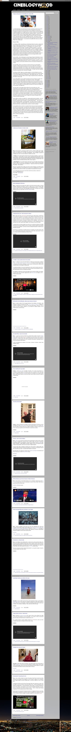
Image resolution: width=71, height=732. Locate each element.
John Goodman (25, 250)
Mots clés (23, 9)
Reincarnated (19, 711)
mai (48, 73)
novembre (48, 37)
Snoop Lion (22, 711)
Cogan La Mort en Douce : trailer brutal (20, 613)
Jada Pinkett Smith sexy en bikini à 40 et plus (21, 578)
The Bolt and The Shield (17, 401)
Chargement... (47, 152)
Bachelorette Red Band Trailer (16, 569)
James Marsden (31, 572)
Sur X (29, 722)
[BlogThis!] (25, 117)
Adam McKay (16, 572)
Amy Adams (16, 250)
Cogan (23, 641)
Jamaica (16, 711)
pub (23, 473)
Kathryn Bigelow (17, 363)
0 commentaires (18, 117)
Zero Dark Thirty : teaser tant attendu (20, 333)
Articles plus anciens (39, 715)
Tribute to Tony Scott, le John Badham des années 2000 (23, 13)
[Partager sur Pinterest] (27, 117)
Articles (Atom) (19, 717)
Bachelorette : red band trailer (18, 540)
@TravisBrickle (20, 172)
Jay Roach (16, 329)
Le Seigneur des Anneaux (34, 294)
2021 (47, 23)
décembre (48, 36)
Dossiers (18, 9)
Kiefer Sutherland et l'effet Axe (18, 183)
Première (16, 177)
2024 (47, 19)
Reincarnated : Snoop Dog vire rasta (19, 676)
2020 (47, 24)
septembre (49, 40)
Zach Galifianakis (30, 329)
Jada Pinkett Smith (16, 601)
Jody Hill (22, 473)
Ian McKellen (20, 294)
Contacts (28, 9)
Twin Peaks (40, 442)
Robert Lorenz (34, 250)
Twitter (42, 425)
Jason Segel (23, 535)
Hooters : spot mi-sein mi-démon (19, 438)
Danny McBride (25, 451)
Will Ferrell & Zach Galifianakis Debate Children (18, 326)
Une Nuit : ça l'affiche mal (53, 95)
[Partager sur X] (26, 117)
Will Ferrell (25, 326)
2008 (47, 84)
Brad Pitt (21, 641)
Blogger (37, 729)
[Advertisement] (28, 123)
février (48, 77)
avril (48, 74)
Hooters (16, 440)
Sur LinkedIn (30, 721)
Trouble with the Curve (39, 250)
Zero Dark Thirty (21, 363)
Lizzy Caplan (38, 572)
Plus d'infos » (15, 532)
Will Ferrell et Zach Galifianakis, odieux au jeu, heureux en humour (25, 301)
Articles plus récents (16, 715)
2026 (47, 16)
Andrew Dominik (17, 641)
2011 (47, 80)
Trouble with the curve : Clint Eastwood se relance (22, 213)
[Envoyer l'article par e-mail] (22, 117)
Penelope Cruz (18, 664)
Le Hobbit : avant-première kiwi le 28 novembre (21, 259)
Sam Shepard (38, 641)
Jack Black (20, 535)
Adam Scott (20, 572)
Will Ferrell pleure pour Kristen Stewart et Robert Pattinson (24, 478)
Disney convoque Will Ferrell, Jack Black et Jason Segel (23, 509)
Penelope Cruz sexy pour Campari (19, 647)
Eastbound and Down (17, 473)
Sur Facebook (30, 723)
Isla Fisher (27, 572)
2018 (47, 27)
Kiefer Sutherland (29, 189)
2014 (47, 32)
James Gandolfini (26, 641)
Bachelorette (23, 572)
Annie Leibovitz (17, 535)
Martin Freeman (40, 294)
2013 (47, 33)
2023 (47, 20)
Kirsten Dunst (21, 569)
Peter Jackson (15, 295)
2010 (47, 81)
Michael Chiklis (23, 425)
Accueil (14, 9)
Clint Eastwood (20, 250)
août (48, 41)
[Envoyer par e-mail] (24, 117)
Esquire (15, 453)
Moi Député (19, 329)
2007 (47, 85)
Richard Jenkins (34, 641)
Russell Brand (27, 535)
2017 (47, 28)
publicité (26, 473)
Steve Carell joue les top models (19, 368)
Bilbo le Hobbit (17, 294)
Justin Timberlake (29, 250)
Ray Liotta (30, 641)
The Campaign (23, 329)
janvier (48, 78)
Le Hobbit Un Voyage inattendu (27, 294)
